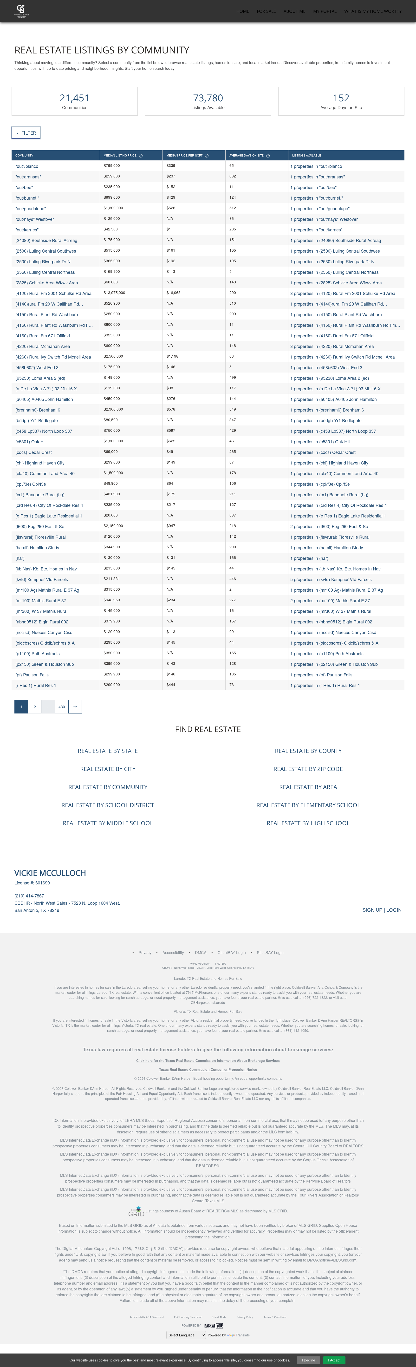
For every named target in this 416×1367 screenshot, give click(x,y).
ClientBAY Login (232, 952)
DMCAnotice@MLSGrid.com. (332, 1260)
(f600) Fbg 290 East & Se (39, 526)
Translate (243, 1335)
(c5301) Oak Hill (30, 441)
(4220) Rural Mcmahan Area (42, 346)
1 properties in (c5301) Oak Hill (320, 441)
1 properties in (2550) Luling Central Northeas (334, 272)
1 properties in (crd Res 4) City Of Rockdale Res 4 (338, 505)
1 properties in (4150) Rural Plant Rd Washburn (336, 314)
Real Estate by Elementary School (308, 805)
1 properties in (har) (309, 558)
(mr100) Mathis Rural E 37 (40, 600)
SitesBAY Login (270, 952)
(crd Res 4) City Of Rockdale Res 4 (49, 505)
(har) (20, 558)
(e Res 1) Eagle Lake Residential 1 (48, 515)
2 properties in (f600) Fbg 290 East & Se (329, 526)
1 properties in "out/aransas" (317, 176)
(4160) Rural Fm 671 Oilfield (42, 335)
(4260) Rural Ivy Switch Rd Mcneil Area (53, 356)
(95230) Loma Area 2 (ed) (40, 378)
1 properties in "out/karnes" (316, 229)
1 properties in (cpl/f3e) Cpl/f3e (320, 484)
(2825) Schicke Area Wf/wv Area (46, 282)
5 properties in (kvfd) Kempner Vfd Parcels (331, 579)
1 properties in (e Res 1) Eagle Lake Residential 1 (338, 515)
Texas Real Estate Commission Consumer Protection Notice (208, 1069)
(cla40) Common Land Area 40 (45, 473)
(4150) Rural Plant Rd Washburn (46, 314)
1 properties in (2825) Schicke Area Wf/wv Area (336, 282)
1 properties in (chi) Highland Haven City (329, 462)
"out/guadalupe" (30, 208)
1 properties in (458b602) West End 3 (326, 367)
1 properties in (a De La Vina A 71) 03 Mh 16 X (335, 388)
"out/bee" (24, 187)
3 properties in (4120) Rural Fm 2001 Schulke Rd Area (342, 293)
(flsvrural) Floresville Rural (40, 537)
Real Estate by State (108, 751)
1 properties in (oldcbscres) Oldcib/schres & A (334, 643)
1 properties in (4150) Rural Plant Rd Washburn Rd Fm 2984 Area (343, 325)
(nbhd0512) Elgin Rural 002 (41, 621)
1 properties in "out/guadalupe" (320, 208)
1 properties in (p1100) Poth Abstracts (327, 653)
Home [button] (242, 11)
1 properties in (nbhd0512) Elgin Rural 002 (331, 621)
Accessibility (173, 952)
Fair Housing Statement (188, 1317)
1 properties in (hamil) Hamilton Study (326, 547)
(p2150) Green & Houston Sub (44, 664)
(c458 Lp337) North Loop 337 (43, 431)
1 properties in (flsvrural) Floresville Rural (330, 537)
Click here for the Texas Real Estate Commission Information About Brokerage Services (208, 1060)
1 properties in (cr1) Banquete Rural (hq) (329, 494)
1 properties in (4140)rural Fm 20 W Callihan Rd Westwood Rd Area (336, 304)
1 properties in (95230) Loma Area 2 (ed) (329, 378)
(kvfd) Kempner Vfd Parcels (41, 579)
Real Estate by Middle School (108, 823)
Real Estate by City (108, 769)
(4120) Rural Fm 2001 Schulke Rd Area (53, 293)
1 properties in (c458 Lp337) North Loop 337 (333, 431)
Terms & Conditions (275, 1317)
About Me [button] (295, 11)
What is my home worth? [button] (373, 11)
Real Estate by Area (308, 787)
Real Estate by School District (107, 805)
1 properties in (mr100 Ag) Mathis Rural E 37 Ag (336, 590)
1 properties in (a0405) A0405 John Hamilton (333, 399)
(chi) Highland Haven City (40, 462)
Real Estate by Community (107, 787)
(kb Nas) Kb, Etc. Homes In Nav (46, 568)
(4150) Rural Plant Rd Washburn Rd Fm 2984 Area (53, 325)
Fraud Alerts (219, 1317)
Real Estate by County (308, 751)
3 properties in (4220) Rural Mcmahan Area (332, 346)
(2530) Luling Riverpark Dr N (43, 261)
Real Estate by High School (308, 823)
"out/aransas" (28, 176)
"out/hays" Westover (34, 219)
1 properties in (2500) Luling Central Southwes (335, 251)
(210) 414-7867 (29, 895)
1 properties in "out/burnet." (316, 198)
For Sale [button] (266, 11)
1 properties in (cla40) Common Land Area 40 (334, 473)
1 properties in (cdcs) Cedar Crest (323, 452)
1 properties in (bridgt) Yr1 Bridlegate (326, 420)
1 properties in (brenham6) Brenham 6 (327, 409)
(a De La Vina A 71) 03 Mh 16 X (46, 388)
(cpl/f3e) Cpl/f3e (30, 484)
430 (61, 706)
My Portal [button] (325, 11)
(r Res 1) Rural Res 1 (35, 685)
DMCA (201, 952)
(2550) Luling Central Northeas (45, 272)
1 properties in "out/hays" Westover (324, 219)
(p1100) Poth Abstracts (37, 653)
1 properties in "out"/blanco (316, 166)
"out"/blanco (26, 166)
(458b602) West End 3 (36, 367)
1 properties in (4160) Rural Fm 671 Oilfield (332, 335)
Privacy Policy (245, 1317)
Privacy (145, 952)
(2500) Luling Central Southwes (45, 251)
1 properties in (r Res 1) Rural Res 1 (325, 685)
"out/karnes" (27, 229)
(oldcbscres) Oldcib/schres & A (45, 643)
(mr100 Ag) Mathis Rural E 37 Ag (47, 590)
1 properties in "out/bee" (313, 187)
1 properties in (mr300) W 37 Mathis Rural (330, 611)
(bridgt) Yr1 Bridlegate (36, 420)
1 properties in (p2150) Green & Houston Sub (334, 664)
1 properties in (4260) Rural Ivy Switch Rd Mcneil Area (342, 356)
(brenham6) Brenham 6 (37, 409)
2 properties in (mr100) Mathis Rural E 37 (330, 600)
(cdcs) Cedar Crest (33, 452)
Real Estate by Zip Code (308, 769)
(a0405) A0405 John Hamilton (44, 399)
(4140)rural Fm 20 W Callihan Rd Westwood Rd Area (47, 304)
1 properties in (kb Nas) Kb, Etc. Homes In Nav (335, 568)
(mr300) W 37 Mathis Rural (41, 611)
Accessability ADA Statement (147, 1317)
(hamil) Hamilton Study (37, 547)
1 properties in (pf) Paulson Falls (321, 674)
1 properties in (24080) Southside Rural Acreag (335, 240)
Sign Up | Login (382, 910)
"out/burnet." (27, 198)
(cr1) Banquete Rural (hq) (40, 494)
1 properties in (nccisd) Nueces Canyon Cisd (333, 632)
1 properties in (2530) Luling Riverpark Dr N (332, 261)
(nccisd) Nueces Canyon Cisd (43, 632)
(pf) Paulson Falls (32, 674)
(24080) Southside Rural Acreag (46, 240)
